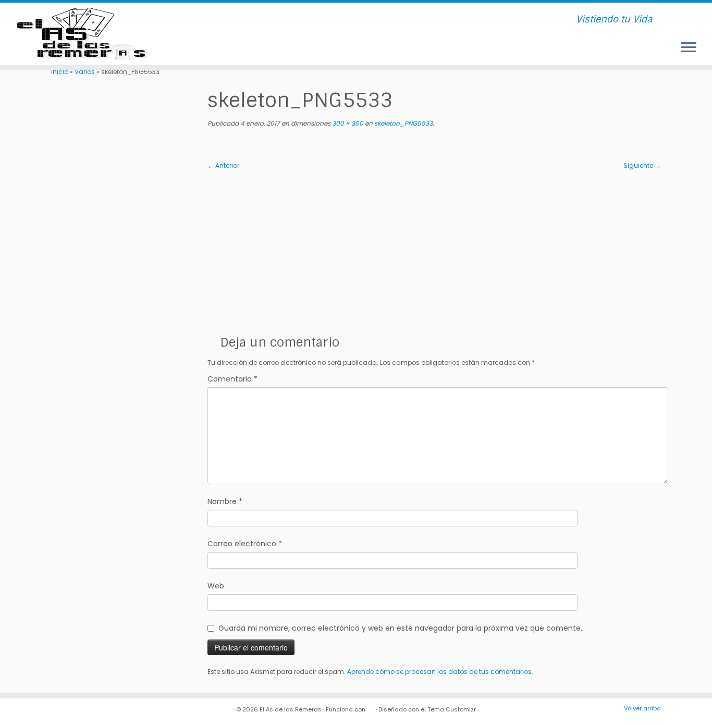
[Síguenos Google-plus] (264, 20)
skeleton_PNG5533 (403, 123)
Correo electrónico (244, 543)
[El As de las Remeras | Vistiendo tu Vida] (82, 34)
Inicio (59, 71)
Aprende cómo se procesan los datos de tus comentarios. (440, 671)
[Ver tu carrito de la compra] (690, 15)
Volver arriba (642, 708)
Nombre (224, 501)
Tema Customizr (451, 709)
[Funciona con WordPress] (370, 707)
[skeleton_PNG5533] (434, 248)
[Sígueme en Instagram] (238, 20)
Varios (85, 71)
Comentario (232, 379)
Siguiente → (642, 165)
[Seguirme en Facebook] (212, 20)
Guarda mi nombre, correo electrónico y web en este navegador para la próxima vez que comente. (400, 628)
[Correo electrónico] (199, 20)
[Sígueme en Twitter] (225, 20)
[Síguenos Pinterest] (251, 20)
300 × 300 (346, 123)
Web (215, 586)
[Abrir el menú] (688, 48)
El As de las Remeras (291, 709)
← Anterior (223, 165)
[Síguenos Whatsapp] (277, 20)
